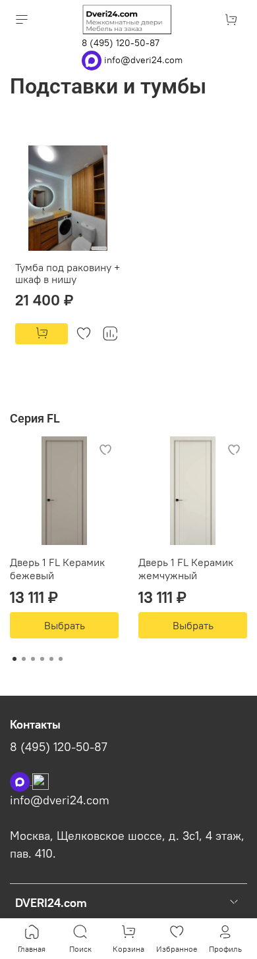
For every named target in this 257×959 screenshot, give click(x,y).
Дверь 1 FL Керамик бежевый (57, 569)
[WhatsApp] (93, 59)
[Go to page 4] (42, 659)
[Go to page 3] (33, 659)
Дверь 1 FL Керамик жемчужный (185, 569)
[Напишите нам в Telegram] (40, 780)
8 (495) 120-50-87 (120, 43)
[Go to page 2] (24, 659)
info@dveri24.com (143, 59)
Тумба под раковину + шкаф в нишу (67, 273)
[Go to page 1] (14, 659)
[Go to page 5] (51, 659)
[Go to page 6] (61, 659)
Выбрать (64, 625)
